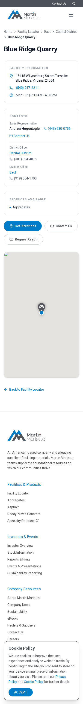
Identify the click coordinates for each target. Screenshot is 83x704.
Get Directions (25, 226)
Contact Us (59, 3)
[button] (41, 309)
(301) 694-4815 (25, 159)
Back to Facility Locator (26, 389)
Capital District (66, 31)
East (47, 31)
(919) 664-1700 (25, 178)
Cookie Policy (33, 682)
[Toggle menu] (71, 14)
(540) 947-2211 (27, 88)
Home (8, 31)
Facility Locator (28, 31)
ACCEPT (20, 692)
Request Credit (26, 239)
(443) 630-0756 (59, 128)
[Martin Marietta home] (26, 435)
